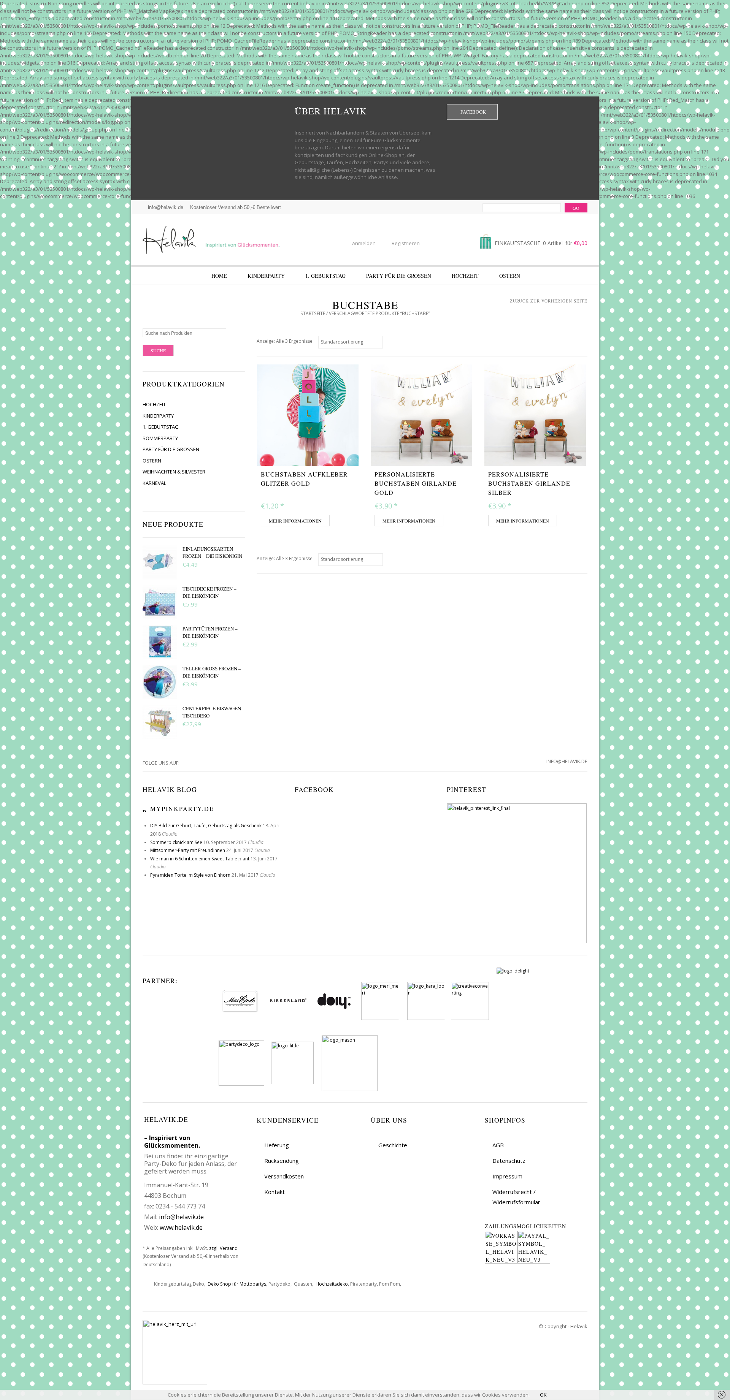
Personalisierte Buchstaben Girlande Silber (529, 483)
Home (219, 275)
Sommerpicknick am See (176, 842)
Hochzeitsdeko (332, 1284)
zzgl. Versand (223, 1248)
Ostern (509, 275)
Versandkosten (284, 1176)
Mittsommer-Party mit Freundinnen (187, 850)
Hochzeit (465, 275)
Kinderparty (266, 275)
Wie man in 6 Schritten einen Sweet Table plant (199, 858)
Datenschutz (508, 1160)
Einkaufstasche (540, 243)
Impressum (507, 1176)
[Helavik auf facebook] (185, 762)
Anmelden (364, 243)
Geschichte (392, 1145)
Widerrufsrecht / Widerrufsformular (516, 1197)
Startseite (312, 313)
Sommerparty (160, 438)
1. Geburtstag (325, 275)
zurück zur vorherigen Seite (548, 301)
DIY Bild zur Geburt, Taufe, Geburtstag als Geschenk (206, 825)
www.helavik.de (181, 1227)
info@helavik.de (181, 1217)
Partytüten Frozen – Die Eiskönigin (210, 632)
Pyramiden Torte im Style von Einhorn (190, 875)
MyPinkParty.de (182, 808)
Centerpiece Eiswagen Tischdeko (211, 712)
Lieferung (276, 1145)
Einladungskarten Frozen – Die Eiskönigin (212, 552)
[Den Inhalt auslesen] (145, 808)
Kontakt (274, 1192)
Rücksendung (281, 1160)
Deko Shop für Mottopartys (237, 1284)
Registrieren (406, 243)
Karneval (154, 483)
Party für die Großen (398, 275)
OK (543, 1394)
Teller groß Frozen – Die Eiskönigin (211, 672)
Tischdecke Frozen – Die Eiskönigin (209, 592)
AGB (498, 1145)
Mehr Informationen (295, 521)
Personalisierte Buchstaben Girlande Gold (416, 483)
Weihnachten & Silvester (174, 471)
